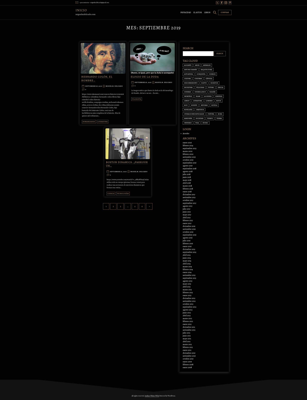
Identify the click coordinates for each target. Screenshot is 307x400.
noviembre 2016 (189, 229)
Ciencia (111, 193)
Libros (207, 12)
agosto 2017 (187, 206)
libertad (218, 96)
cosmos (212, 74)
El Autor (197, 12)
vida (197, 123)
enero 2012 (187, 324)
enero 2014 (187, 272)
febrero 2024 (188, 145)
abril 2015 (187, 255)
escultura (188, 87)
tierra (219, 118)
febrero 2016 (188, 243)
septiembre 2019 (189, 163)
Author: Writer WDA (152, 396)
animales (207, 65)
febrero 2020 (188, 154)
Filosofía (136, 99)
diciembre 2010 (189, 353)
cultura (187, 78)
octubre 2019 (188, 160)
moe (186, 105)
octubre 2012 (188, 304)
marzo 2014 (187, 266)
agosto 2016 (187, 237)
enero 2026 (187, 142)
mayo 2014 (187, 261)
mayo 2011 (187, 338)
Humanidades (89, 122)
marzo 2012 (187, 318)
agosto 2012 (187, 309)
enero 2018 (187, 191)
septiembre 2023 (189, 148)
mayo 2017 (187, 214)
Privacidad (185, 12)
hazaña (212, 92)
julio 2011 (186, 333)
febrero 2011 (188, 347)
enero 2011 (187, 350)
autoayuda (188, 74)
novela (214, 105)
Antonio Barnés (190, 70)
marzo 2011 (187, 344)
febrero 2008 (188, 364)
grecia (220, 87)
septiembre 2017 (189, 203)
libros (186, 101)
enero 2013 (187, 295)
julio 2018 (186, 174)
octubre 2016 (188, 232)
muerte (194, 105)
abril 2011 (186, 341)
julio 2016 (186, 240)
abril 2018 (187, 183)
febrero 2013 (188, 292)
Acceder (186, 133)
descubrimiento (191, 83)
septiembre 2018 (189, 168)
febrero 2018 (188, 188)
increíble (188, 96)
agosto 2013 (187, 281)
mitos (218, 101)
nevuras (204, 105)
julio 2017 (186, 209)
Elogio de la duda (145, 77)
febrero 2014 (188, 269)
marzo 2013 (187, 289)
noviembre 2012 (189, 301)
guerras (187, 92)
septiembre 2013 (189, 278)
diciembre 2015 (189, 249)
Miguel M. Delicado (114, 86)
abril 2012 (187, 315)
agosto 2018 (187, 171)
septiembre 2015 (189, 252)
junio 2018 (187, 177)
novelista (188, 110)
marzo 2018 (187, 186)
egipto (204, 83)
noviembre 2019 (189, 157)
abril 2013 (186, 286)
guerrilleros (200, 92)
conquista (201, 74)
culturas (198, 78)
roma (220, 114)
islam (198, 96)
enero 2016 (187, 246)
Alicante (187, 65)
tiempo (210, 118)
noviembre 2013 (189, 275)
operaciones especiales (194, 114)
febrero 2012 (188, 321)
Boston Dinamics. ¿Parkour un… (127, 164)
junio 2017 (187, 212)
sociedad (200, 118)
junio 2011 (187, 335)
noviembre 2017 (189, 197)
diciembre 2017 (189, 194)
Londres (209, 101)
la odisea (208, 96)
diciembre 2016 (189, 226)
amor (197, 65)
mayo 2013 (187, 284)
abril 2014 (187, 263)
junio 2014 (187, 258)
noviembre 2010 (189, 356)
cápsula (209, 78)
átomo (205, 123)
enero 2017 (187, 223)
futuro (211, 87)
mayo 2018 (187, 180)
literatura (197, 101)
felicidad (200, 87)
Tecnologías (123, 193)
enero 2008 (187, 367)
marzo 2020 (187, 151)
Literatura (102, 122)
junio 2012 (187, 312)
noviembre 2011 (189, 330)
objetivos (200, 110)
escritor (214, 83)
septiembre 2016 (189, 235)
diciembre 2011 (189, 327)
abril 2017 (187, 217)
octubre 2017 (188, 200)
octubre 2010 (188, 358)
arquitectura (206, 70)
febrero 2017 (188, 220)
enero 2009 (187, 361)
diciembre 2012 (189, 298)
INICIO (81, 10)
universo (188, 123)
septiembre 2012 (189, 307)
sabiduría (188, 118)
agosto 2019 (187, 165)
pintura (211, 114)
